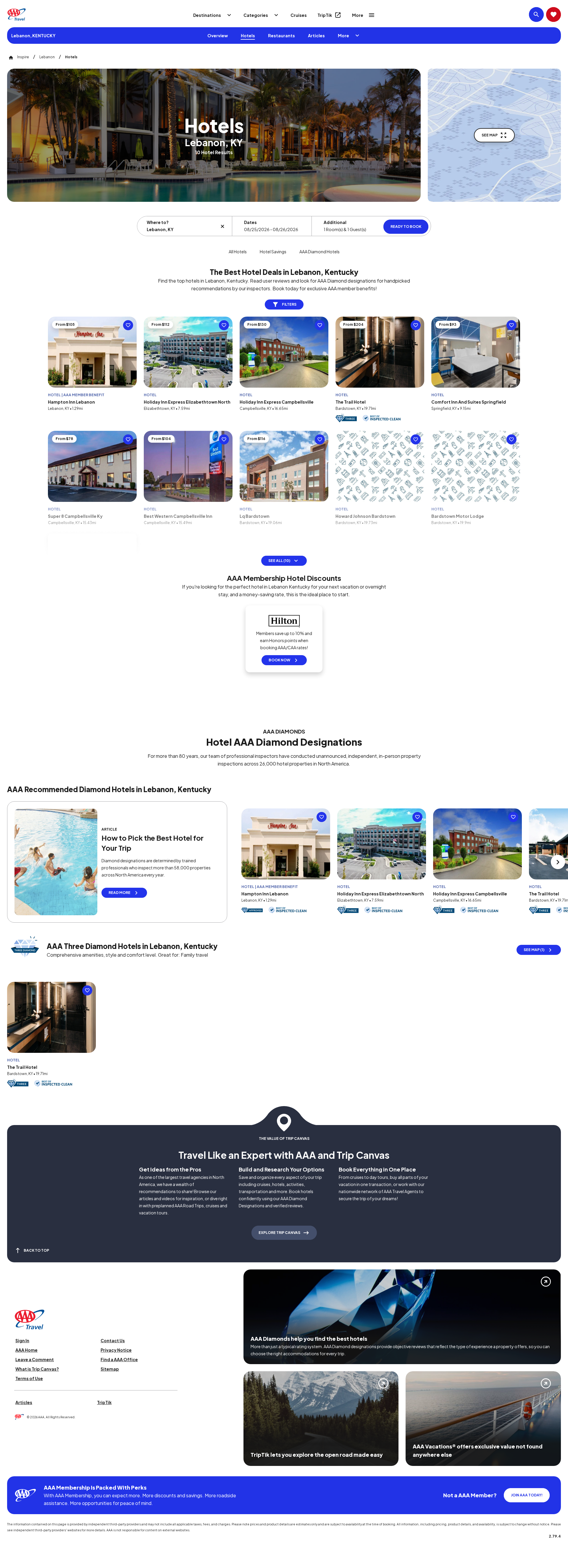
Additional (335, 222)
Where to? (158, 222)
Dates (250, 222)
